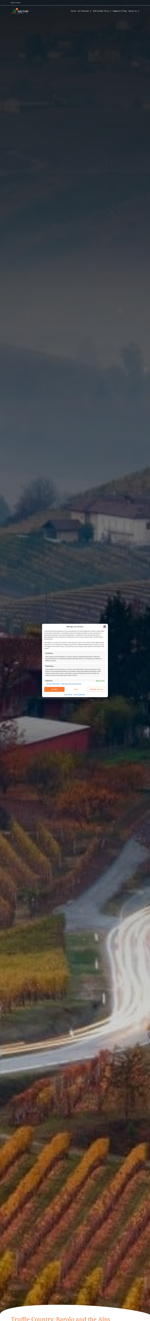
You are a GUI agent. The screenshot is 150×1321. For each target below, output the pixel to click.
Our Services (83, 11)
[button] (105, 627)
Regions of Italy (120, 11)
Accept (54, 689)
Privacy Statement (79, 694)
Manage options (96, 689)
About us (132, 11)
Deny (76, 689)
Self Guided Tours (101, 11)
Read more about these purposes (71, 684)
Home (73, 11)
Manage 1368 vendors (53, 684)
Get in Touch (15, 3)
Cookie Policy (68, 694)
